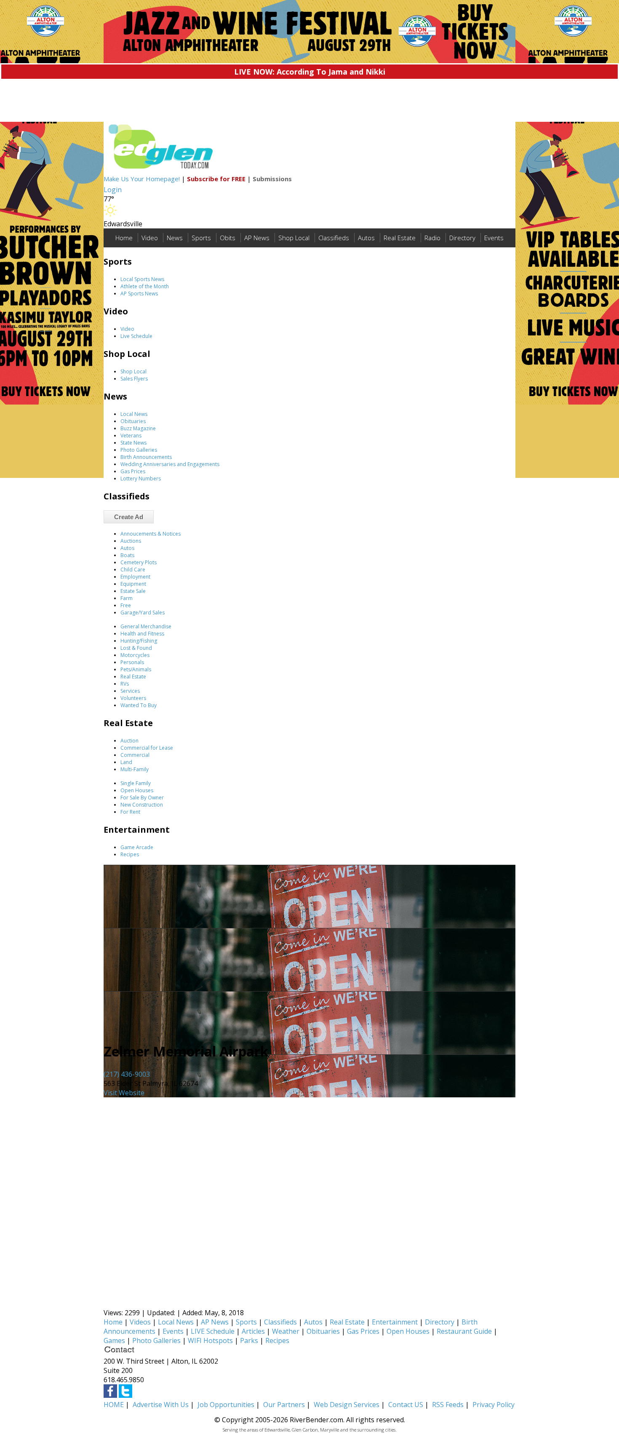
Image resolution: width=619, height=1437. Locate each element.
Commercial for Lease (146, 747)
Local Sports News (142, 279)
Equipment (133, 583)
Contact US (405, 1404)
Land (126, 762)
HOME (114, 1404)
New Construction (141, 804)
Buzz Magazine (138, 428)
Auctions (130, 540)
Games (114, 1340)
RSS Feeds (448, 1404)
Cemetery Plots (138, 562)
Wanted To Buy (138, 705)
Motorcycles (134, 655)
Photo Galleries (138, 449)
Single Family (135, 783)
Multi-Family (134, 769)
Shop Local (294, 237)
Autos (366, 237)
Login (113, 189)
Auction (129, 740)
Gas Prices (132, 471)
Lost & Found (136, 647)
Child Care (132, 569)
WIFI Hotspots (210, 1340)
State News (133, 442)
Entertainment (395, 1322)
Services (130, 690)
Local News (133, 414)
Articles (253, 1331)
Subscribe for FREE (216, 178)
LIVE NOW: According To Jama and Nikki (309, 72)
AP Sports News (139, 293)
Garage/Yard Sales (142, 612)
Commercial (134, 755)
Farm (126, 598)
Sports (201, 237)
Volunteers (133, 698)
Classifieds (333, 237)
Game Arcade (136, 847)
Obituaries (133, 421)
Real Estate (400, 237)
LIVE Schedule (213, 1331)
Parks (249, 1340)
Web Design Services (346, 1404)
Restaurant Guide (464, 1331)
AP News (256, 237)
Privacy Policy (493, 1404)
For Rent (130, 811)
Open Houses (136, 790)
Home (124, 237)
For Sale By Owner (142, 797)
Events (494, 237)
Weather (285, 1331)
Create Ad (128, 516)
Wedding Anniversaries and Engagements (169, 464)
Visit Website (124, 1092)
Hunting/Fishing (138, 640)
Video (149, 237)
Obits (227, 237)
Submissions (272, 178)
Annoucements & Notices (150, 533)
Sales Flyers (134, 378)
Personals (132, 662)
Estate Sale (133, 591)
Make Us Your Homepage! (142, 178)
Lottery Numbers (140, 478)
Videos (140, 1322)
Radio (432, 237)
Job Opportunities (225, 1404)
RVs (124, 683)
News (175, 237)
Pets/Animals (135, 669)
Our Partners (284, 1404)
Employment (135, 576)
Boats (127, 555)
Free (125, 605)
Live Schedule (136, 336)
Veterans (130, 435)
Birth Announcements (146, 457)
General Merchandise (145, 626)
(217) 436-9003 (127, 1074)
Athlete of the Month (144, 286)
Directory (462, 237)
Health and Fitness (142, 633)
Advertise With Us (161, 1404)
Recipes (129, 854)
